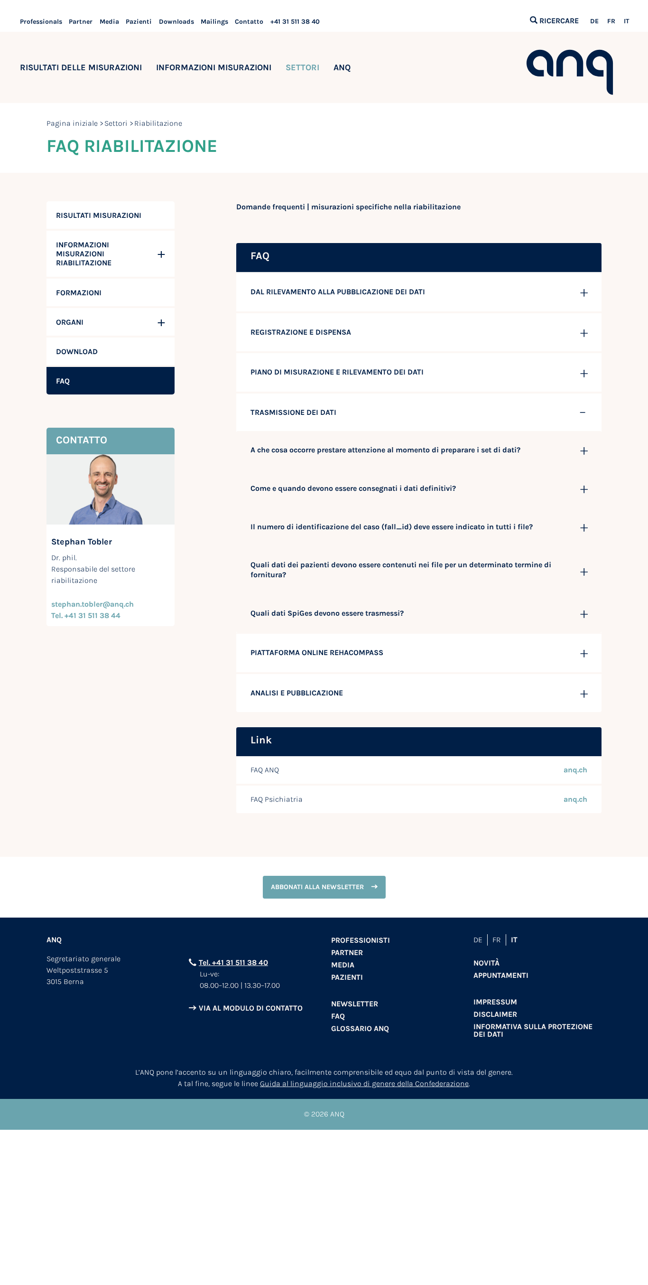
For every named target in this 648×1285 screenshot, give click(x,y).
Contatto (249, 22)
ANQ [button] (342, 67)
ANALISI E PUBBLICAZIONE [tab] (296, 692)
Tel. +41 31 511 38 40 (233, 962)
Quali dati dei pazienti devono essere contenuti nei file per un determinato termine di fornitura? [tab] (400, 569)
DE (594, 21)
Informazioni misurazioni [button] (213, 67)
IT (626, 21)
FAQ (338, 1016)
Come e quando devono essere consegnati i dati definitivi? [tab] (353, 488)
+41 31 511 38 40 (295, 22)
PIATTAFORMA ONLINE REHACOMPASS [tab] (316, 652)
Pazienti (139, 22)
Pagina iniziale (72, 123)
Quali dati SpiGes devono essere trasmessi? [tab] (327, 613)
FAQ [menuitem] (63, 380)
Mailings (214, 22)
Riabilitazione (158, 123)
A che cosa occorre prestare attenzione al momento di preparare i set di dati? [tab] (385, 449)
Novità (486, 962)
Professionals (41, 22)
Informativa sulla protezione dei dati (532, 1030)
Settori (116, 123)
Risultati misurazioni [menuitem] (98, 215)
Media (109, 22)
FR (611, 21)
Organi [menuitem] (69, 322)
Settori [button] (302, 67)
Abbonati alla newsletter (317, 887)
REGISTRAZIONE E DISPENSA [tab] (300, 332)
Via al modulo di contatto (251, 1008)
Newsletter (354, 1003)
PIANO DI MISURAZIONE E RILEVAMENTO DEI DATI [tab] (337, 371)
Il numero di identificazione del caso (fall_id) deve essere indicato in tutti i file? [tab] (391, 526)
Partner (81, 22)
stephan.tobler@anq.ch (92, 604)
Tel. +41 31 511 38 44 (85, 615)
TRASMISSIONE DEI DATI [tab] (293, 412)
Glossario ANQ (360, 1028)
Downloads (176, 22)
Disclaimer (495, 1014)
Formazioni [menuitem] (79, 292)
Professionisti (360, 940)
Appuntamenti (500, 975)
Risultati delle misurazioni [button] (81, 67)
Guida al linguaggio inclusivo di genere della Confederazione (364, 1083)
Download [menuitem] (77, 351)
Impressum (495, 1001)
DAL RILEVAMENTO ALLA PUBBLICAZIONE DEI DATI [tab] (337, 291)
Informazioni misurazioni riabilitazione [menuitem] (83, 253)
